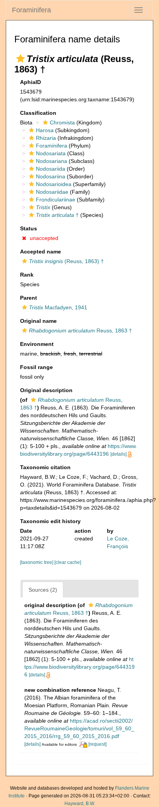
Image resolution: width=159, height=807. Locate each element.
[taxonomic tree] (37, 562)
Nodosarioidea (53, 184)
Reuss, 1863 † (80, 330)
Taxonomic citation (45, 467)
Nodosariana (51, 161)
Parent (28, 298)
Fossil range (36, 367)
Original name (38, 321)
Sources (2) (43, 590)
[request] (97, 744)
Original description (46, 390)
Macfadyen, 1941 (58, 307)
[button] (20, 58)
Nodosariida (50, 169)
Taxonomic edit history (50, 521)
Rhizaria (46, 138)
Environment (37, 344)
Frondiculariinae (55, 199)
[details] (118, 454)
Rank (27, 275)
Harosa (45, 130)
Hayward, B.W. (79, 803)
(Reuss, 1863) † (66, 261)
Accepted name (40, 251)
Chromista (62, 122)
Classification (38, 113)
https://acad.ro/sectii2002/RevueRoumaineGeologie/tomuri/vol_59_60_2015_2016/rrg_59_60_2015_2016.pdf (79, 728)
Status (28, 228)
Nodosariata (51, 153)
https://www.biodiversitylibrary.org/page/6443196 (79, 667)
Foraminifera (31, 10)
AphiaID (30, 82)
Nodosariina (50, 176)
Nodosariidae (52, 192)
